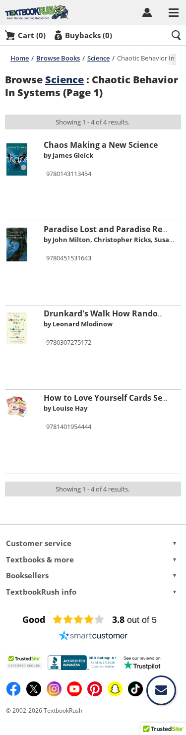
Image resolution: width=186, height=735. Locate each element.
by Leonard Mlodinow (78, 323)
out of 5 (134, 620)
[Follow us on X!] (34, 694)
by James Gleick (68, 155)
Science (98, 58)
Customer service (92, 543)
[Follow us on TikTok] (135, 694)
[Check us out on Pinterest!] (95, 694)
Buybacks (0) (88, 35)
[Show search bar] (176, 35)
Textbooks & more (92, 559)
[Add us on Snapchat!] (116, 694)
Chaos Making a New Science (101, 144)
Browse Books (58, 58)
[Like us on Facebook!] (14, 694)
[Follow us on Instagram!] (55, 694)
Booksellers (92, 575)
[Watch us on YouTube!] (75, 694)
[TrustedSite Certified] (24, 661)
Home (19, 58)
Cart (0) (32, 35)
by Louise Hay (65, 408)
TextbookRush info (92, 592)
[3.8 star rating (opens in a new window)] (79, 619)
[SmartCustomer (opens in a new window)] (93, 635)
